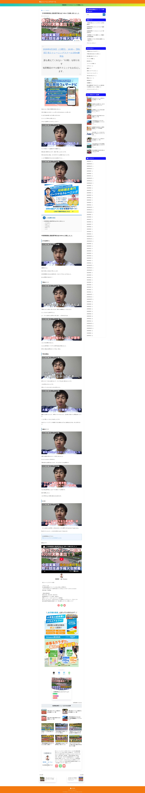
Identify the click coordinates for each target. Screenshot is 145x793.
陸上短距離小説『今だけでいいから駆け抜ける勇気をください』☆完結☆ (95, 86)
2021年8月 (90, 275)
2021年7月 (90, 277)
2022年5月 (90, 253)
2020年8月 (90, 304)
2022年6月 (90, 250)
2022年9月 (90, 243)
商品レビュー (90, 78)
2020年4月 (90, 313)
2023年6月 (90, 221)
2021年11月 (90, 267)
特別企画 (89, 80)
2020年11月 (90, 296)
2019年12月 (90, 323)
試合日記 (80, 702)
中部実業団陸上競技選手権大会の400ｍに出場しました (54, 221)
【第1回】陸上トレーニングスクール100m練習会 (95, 23)
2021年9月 (90, 272)
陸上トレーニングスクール (47, 2)
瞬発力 (89, 68)
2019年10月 (90, 328)
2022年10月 (90, 241)
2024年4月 (90, 197)
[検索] (104, 14)
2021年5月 (90, 282)
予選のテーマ (47, 224)
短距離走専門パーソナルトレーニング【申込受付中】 (95, 31)
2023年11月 (90, 209)
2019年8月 (90, 333)
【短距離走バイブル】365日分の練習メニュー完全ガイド (96, 40)
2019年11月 (90, 325)
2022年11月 (90, 238)
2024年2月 (90, 202)
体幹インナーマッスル (92, 70)
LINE (60, 767)
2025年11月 (90, 166)
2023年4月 (90, 226)
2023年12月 (90, 207)
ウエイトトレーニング (92, 73)
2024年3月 (90, 200)
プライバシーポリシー (91, 43)
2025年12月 (90, 163)
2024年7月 (90, 190)
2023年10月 (90, 212)
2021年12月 (90, 265)
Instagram (56, 767)
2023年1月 (90, 233)
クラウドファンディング (92, 89)
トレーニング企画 (91, 63)
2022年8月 (90, 246)
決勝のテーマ (47, 227)
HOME (73, 788)
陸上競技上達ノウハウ (92, 56)
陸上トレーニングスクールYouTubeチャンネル (51, 537)
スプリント (90, 65)
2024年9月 (90, 185)
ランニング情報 (91, 58)
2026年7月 (90, 161)
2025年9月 (90, 171)
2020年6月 (90, 308)
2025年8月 (90, 173)
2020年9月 (90, 301)
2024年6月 (90, 192)
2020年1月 (90, 321)
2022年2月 (90, 260)
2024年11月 (90, 180)
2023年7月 (90, 219)
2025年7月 (90, 175)
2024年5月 (90, 195)
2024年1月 (90, 204)
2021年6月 (90, 279)
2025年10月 (90, 168)
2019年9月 (90, 330)
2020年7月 (90, 306)
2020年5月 (90, 311)
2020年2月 (90, 318)
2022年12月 (90, 236)
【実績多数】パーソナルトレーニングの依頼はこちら (72, 4)
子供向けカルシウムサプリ (93, 51)
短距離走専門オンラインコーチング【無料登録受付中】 (95, 27)
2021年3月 (90, 287)
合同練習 (89, 82)
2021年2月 (90, 289)
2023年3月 (90, 229)
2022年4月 (90, 255)
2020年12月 (90, 294)
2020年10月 (90, 299)
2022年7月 (90, 248)
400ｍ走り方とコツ (91, 75)
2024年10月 (90, 183)
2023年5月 (90, 224)
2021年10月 (90, 270)
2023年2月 (90, 231)
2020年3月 (90, 316)
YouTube (64, 767)
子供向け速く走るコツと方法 (93, 53)
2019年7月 (90, 335)
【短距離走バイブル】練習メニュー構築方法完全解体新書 (95, 35)
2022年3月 (90, 258)
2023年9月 (90, 214)
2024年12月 (90, 178)
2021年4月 (90, 284)
